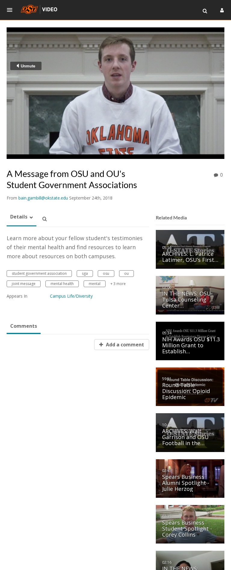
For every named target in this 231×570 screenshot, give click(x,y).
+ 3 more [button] (118, 283)
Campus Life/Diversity (71, 296)
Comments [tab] (23, 326)
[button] (11, 10)
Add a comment (124, 344)
